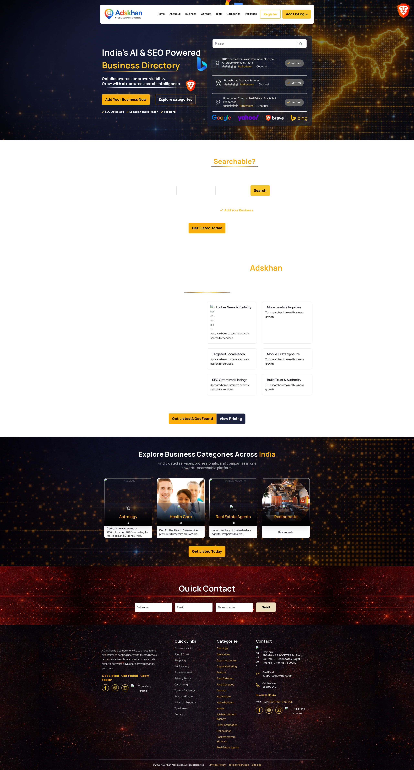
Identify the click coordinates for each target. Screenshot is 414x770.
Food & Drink (181, 654)
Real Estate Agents (228, 747)
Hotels (220, 708)
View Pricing (231, 418)
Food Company (225, 684)
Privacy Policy (182, 678)
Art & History (181, 666)
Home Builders (225, 702)
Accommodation (184, 648)
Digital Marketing (227, 666)
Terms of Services (185, 690)
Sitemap (256, 764)
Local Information (227, 725)
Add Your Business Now (126, 99)
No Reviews (245, 66)
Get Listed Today (207, 228)
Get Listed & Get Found (192, 418)
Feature (221, 672)
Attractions (223, 654)
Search (300, 44)
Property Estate (183, 696)
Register (270, 14)
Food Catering (225, 678)
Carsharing (181, 684)
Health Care (224, 696)
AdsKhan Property (185, 702)
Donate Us (180, 714)
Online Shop (224, 731)
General (221, 690)
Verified (296, 63)
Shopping (180, 660)
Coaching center (227, 660)
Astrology (222, 648)
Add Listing (295, 14)
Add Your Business (238, 210)
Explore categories (175, 99)
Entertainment (183, 672)
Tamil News (181, 708)
